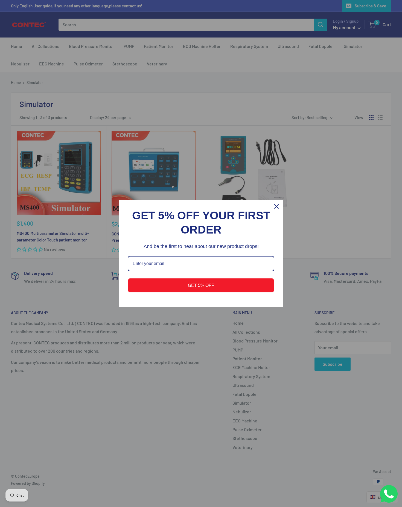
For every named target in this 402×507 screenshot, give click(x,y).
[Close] (276, 206)
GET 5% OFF (201, 285)
